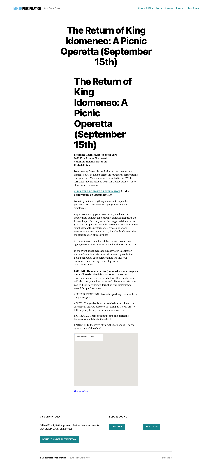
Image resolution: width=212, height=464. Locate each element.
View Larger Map (81, 391)
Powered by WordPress (79, 458)
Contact (179, 8)
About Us (169, 8)
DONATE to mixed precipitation (59, 439)
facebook (117, 427)
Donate (159, 8)
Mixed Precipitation (56, 458)
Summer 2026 (144, 8)
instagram (152, 427)
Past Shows (193, 8)
